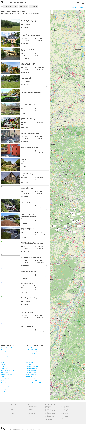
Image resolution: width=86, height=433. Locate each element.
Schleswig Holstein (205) (6, 389)
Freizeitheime (48, 407)
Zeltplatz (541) (29, 389)
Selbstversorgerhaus (65, 415)
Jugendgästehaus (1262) (31, 368)
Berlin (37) (3, 351)
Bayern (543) (4, 349)
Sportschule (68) (29, 384)
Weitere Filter (33, 6)
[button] (68, 223)
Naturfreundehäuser (65, 412)
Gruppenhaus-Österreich (50, 412)
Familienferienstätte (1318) (31, 356)
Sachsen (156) (4, 384)
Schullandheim (64, 413)
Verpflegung (23, 6)
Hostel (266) (28, 364)
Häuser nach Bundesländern (34, 406)
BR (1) (2, 354)
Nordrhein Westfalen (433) (7, 374)
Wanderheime (48, 409)
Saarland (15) (4, 382)
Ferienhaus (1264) (29, 358)
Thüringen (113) (4, 391)
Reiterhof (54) (29, 376)
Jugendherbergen (65, 407)
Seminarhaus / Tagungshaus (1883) (33, 382)
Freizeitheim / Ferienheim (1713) (32, 360)
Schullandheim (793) (30, 378)
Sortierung (74, 7)
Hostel (46, 418)
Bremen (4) (3, 358)
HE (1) (2, 366)
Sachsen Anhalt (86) (5, 387)
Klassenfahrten (64, 410)
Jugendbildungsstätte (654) (32, 366)
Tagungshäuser (64, 418)
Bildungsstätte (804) (30, 354)
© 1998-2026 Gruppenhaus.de (24, 429)
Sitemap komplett (31, 413)
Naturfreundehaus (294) (31, 374)
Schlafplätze (8, 6)
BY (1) (2, 362)
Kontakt (12, 409)
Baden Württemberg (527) (6, 347)
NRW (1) (2, 376)
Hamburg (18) (4, 364)
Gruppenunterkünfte (49, 416)
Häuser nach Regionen (33, 407)
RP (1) (2, 380)
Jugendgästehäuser (65, 406)
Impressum (13, 412)
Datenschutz (13, 413)
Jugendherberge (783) (31, 370)
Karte (81, 7)
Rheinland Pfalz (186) (5, 378)
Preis (16, 6)
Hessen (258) (4, 368)
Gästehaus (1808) (29, 362)
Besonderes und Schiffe (50, 410)
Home (12, 406)
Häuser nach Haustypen (33, 410)
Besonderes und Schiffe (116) (32, 351)
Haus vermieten (69, 2)
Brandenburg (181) (5, 356)
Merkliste (13, 407)
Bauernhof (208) (29, 347)
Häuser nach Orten (32, 409)
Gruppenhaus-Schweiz (50, 413)
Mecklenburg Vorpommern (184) (8, 370)
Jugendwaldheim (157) (31, 372)
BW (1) (2, 360)
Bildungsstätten (48, 406)
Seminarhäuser (64, 416)
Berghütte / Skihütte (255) (31, 349)
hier (16, 15)
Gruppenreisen (48, 415)
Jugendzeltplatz (64, 409)
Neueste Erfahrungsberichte (34, 412)
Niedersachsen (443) (5, 372)
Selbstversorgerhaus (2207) (32, 380)
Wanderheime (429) (30, 387)
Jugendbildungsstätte (49, 419)
